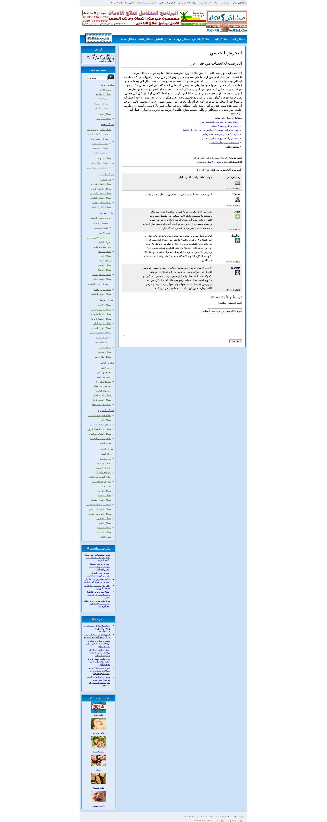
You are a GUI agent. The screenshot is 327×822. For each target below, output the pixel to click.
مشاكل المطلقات (103, 532)
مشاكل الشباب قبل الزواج (99, 429)
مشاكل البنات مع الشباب (99, 513)
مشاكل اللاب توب (100, 143)
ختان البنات (106, 486)
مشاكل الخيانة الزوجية (101, 319)
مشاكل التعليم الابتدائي (100, 184)
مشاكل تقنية (146, 39)
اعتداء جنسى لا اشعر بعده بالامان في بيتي (219, 122)
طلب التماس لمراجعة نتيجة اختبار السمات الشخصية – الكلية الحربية (97, 558)
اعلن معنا (129, 2)
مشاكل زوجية (182, 39)
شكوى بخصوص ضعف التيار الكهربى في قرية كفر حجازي (97, 580)
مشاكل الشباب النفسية (100, 424)
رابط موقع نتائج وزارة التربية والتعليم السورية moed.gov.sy (97, 628)
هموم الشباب (105, 443)
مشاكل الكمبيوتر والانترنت (99, 129)
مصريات (226, 2)
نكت (98, 769)
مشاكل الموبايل (103, 158)
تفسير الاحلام (105, 89)
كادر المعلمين (105, 179)
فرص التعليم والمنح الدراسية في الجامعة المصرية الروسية (97, 636)
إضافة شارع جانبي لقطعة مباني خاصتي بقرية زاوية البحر (98, 595)
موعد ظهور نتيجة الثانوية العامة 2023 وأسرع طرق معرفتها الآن (99, 662)
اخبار (216, 2)
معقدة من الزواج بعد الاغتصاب (225, 126)
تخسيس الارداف (100, 223)
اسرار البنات (105, 458)
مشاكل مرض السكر (102, 289)
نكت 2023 (98, 715)
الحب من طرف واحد (101, 386)
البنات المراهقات (103, 463)
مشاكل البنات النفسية (101, 500)
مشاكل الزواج (104, 420)
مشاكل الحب (237, 39)
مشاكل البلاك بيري (99, 163)
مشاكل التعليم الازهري (101, 188)
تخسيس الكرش (101, 227)
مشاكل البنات (219, 39)
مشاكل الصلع (105, 260)
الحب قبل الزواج (103, 381)
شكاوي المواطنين (167, 2)
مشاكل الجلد (105, 256)
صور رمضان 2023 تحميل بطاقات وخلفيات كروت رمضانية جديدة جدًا (99, 671)
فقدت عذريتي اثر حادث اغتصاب (224, 142)
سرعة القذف (102, 337)
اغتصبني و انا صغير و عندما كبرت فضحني (220, 138)
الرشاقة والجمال (103, 472)
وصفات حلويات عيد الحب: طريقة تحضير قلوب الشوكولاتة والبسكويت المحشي (98, 681)
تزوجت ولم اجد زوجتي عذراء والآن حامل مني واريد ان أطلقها (211, 130)
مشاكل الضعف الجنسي (100, 332)
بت (204, 162)
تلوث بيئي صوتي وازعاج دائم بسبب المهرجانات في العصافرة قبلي (97, 604)
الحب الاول (106, 367)
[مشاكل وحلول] (226, 31)
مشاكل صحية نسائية (101, 279)
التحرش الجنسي (103, 467)
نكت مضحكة (98, 788)
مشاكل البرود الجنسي (101, 309)
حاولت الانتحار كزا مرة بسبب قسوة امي (220, 134)
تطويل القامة (105, 242)
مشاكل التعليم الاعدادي (100, 193)
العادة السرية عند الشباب (99, 415)
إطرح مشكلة (116, 2)
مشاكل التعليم (163, 39)
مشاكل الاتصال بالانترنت (97, 134)
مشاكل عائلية (102, 108)
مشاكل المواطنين (103, 118)
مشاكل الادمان (104, 251)
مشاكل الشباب (200, 39)
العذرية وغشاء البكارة (101, 481)
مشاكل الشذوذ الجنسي (100, 438)
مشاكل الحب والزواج (101, 400)
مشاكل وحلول (239, 2)
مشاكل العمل (105, 114)
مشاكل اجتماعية (103, 94)
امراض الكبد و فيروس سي (99, 237)
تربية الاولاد (103, 99)
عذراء (199, 162)
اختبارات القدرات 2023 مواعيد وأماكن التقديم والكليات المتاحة (99, 653)
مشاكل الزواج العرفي (101, 328)
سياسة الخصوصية (211, 816)
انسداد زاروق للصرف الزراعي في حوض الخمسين (97, 574)
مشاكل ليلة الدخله (103, 357)
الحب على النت (104, 377)
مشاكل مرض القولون (101, 294)
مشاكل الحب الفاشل (101, 395)
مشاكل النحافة (104, 270)
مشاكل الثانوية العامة (101, 207)
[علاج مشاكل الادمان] (144, 25)
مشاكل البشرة (104, 495)
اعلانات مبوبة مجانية (146, 2)
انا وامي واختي (232, 146)
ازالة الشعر (106, 454)
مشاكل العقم (105, 347)
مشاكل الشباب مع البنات (99, 434)
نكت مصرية (98, 733)
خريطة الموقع (238, 816)
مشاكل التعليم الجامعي (100, 198)
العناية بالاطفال (104, 233)
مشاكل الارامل (104, 490)
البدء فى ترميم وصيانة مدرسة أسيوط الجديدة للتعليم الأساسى (99, 567)
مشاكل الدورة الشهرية (97, 284)
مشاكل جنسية (104, 352)
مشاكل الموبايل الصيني (97, 167)
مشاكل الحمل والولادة (101, 314)
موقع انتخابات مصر (187, 2)
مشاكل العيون (104, 265)
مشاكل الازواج (104, 305)
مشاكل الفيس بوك (99, 139)
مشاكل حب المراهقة (101, 404)
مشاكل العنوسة (104, 527)
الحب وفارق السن (103, 390)
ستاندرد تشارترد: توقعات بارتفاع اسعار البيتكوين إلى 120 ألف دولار (98, 644)
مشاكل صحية (128, 39)
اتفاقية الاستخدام (225, 816)
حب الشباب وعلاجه (102, 247)
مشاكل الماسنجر (100, 148)
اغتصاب (218, 162)
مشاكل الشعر (104, 523)
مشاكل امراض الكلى (101, 274)
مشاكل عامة (237, 47)
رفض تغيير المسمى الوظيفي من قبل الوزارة (97, 587)
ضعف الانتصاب (101, 342)
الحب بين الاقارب (103, 372)
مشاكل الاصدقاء (101, 103)
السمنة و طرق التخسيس (99, 218)
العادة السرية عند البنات (100, 477)
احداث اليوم (205, 2)
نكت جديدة (98, 751)
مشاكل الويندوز (101, 152)
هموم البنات (105, 537)
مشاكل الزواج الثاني (102, 323)
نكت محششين (98, 806)
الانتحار (210, 162)
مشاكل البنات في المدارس (98, 504)
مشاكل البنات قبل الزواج (100, 509)
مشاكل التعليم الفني (101, 202)
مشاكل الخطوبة (103, 518)
